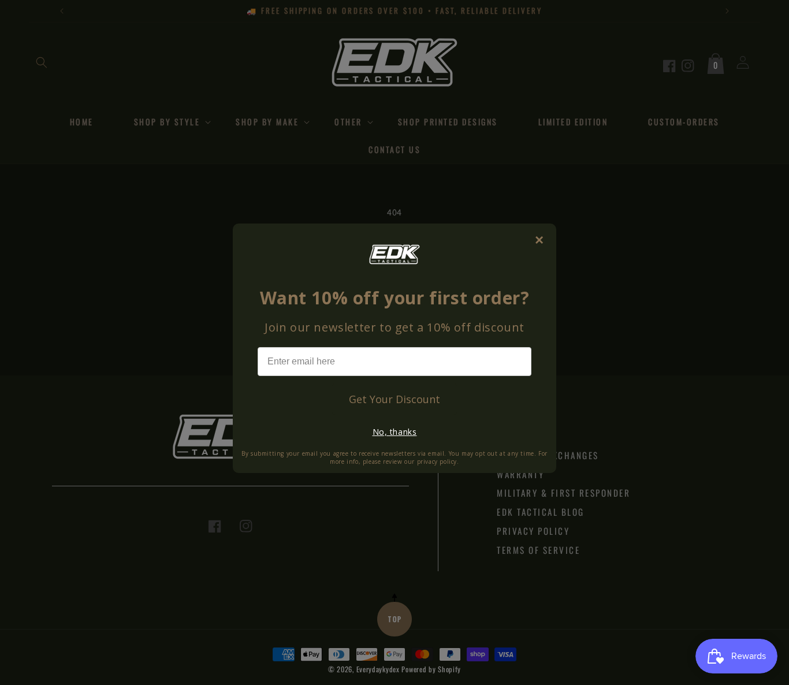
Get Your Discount (394, 399)
